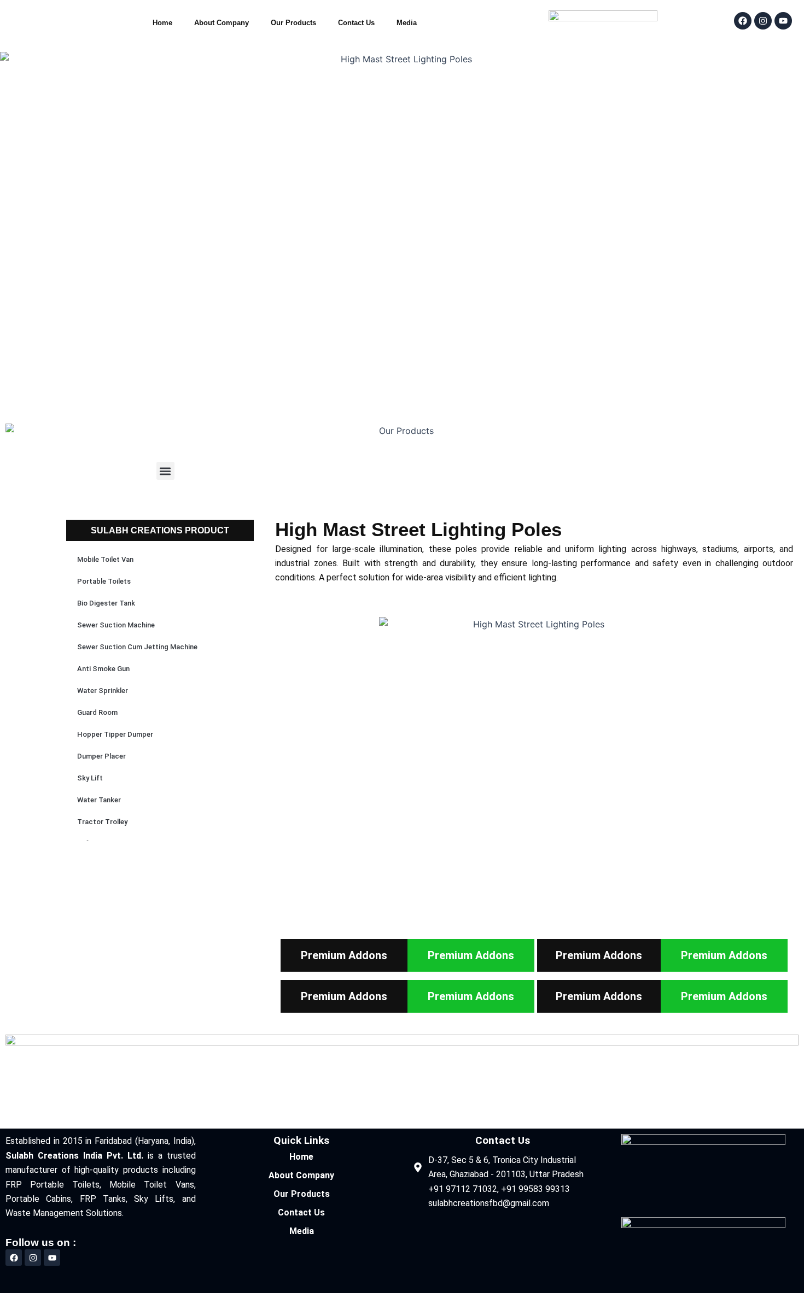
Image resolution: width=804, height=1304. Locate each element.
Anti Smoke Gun (103, 669)
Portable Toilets (104, 581)
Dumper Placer (101, 756)
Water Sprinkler (102, 690)
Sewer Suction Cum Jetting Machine (137, 647)
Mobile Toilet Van (105, 559)
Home (162, 23)
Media (407, 23)
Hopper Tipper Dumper (115, 734)
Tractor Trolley (102, 822)
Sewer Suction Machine (116, 625)
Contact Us (356, 23)
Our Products (293, 23)
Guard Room (97, 712)
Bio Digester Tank (106, 603)
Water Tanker (99, 800)
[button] (165, 471)
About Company (221, 23)
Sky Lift (90, 778)
